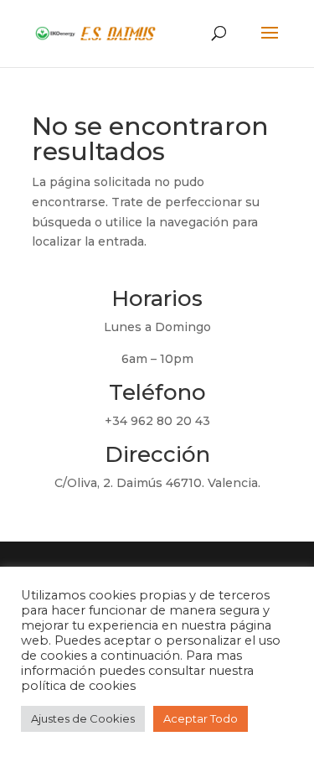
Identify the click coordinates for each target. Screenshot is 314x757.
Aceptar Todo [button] (200, 718)
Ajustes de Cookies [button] (83, 718)
